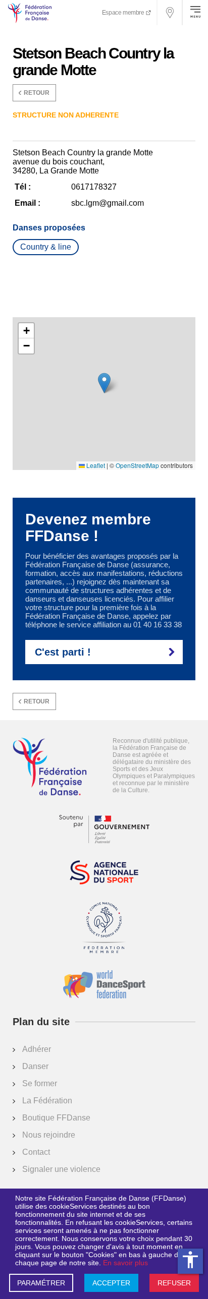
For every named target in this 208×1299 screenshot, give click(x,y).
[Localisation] (170, 12)
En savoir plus (125, 1263)
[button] (104, 383)
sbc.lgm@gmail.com (107, 203)
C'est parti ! (63, 652)
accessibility (190, 1260)
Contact (36, 1152)
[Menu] (195, 12)
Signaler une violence (61, 1169)
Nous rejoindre (48, 1135)
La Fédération (47, 1100)
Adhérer (36, 1049)
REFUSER (174, 1283)
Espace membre (123, 12)
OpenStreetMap (137, 465)
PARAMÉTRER (41, 1283)
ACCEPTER (111, 1283)
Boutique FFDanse (56, 1117)
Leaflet (95, 465)
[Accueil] (50, 767)
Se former (39, 1083)
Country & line (45, 247)
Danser (35, 1066)
